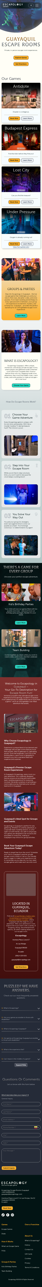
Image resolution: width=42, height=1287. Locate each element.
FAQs (3, 1251)
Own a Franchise (32, 1224)
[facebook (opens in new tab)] (7, 1215)
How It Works (7, 1241)
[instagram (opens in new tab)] (12, 1215)
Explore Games (21, 58)
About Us (29, 1236)
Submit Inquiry (9, 1168)
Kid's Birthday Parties (9, 1267)
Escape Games (7, 1229)
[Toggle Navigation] (36, 5)
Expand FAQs (21, 1065)
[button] (21, 1008)
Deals (4, 1234)
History (27, 1245)
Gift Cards (28, 1254)
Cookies (28, 1258)
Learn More (27, 118)
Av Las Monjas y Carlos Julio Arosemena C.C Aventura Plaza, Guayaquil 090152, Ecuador (21, 918)
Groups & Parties (9, 1262)
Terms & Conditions (32, 1267)
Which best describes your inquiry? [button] (14, 1095)
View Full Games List (20, 247)
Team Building (7, 1271)
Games (4, 1224)
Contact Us (29, 1249)
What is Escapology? (32, 1240)
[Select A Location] (30, 5)
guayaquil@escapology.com (12, 1194)
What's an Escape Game (10, 1246)
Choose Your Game (21, 385)
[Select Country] (36, 1127)
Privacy (27, 1263)
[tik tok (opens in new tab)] (3, 1215)
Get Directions (21, 64)
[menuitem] (11, 1230)
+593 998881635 (8, 1192)
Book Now (14, 118)
